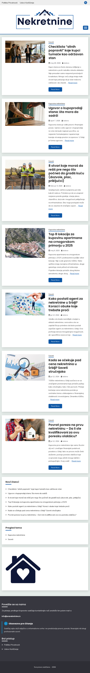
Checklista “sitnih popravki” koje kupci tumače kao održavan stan (66, 52)
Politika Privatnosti (9, 3)
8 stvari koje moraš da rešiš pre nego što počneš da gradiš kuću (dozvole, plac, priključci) (66, 173)
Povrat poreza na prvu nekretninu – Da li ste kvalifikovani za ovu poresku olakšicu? (66, 430)
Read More (55, 89)
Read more (72, 83)
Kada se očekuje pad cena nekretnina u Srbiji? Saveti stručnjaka (65, 366)
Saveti (51, 42)
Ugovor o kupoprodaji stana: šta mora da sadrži (65, 112)
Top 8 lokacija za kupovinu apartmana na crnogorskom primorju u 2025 (65, 240)
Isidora (66, 63)
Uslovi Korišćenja (27, 3)
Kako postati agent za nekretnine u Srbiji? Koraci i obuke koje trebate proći (66, 304)
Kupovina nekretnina (57, 103)
